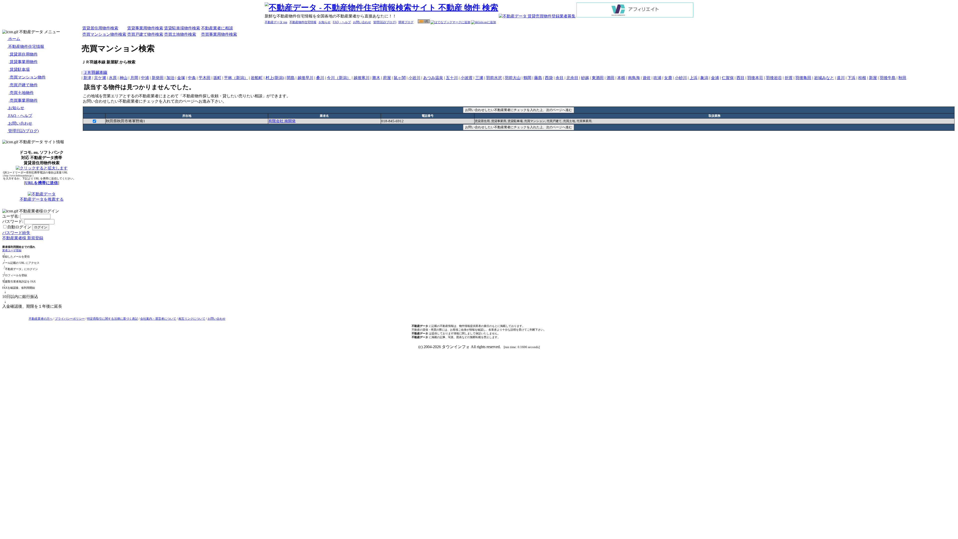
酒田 (610, 78)
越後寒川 (361, 78)
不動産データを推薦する (42, 199)
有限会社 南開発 (282, 121)
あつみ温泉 (433, 78)
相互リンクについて (191, 318)
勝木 (376, 78)
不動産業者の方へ (41, 318)
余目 (560, 78)
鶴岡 (527, 78)
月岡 (134, 78)
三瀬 (479, 78)
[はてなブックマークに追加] (450, 22)
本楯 (621, 78)
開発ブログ (405, 22)
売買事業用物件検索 (219, 34)
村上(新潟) (274, 78)
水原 (113, 78)
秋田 (902, 78)
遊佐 (647, 78)
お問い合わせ (362, 22)
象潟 (704, 78)
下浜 (851, 78)
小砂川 (681, 78)
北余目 (572, 78)
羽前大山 (513, 78)
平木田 (205, 78)
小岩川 (414, 78)
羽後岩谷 (774, 78)
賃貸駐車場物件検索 (182, 28)
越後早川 (305, 78)
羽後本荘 (755, 78)
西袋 (549, 78)
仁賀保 (728, 78)
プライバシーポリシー (70, 318)
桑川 (320, 78)
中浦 (145, 78)
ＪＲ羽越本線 (95, 72)
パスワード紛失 (16, 233)
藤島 (538, 78)
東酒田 (598, 78)
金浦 (715, 78)
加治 (170, 78)
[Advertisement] (518, 143)
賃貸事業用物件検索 (145, 28)
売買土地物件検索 (180, 34)
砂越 (585, 78)
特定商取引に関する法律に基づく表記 (112, 318)
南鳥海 (634, 78)
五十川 (452, 78)
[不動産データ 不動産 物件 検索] (381, 7)
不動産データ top (276, 22)
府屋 (387, 78)
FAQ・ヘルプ (342, 22)
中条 (192, 78)
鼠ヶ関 (400, 78)
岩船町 (257, 78)
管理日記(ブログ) (384, 22)
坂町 (217, 78)
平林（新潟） (236, 78)
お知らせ (325, 22)
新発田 (158, 78)
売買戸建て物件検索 (145, 34)
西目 (740, 78)
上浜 (694, 78)
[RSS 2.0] (424, 22)
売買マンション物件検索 (104, 34)
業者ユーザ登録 (11, 250)
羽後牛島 (888, 78)
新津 (87, 78)
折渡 (789, 78)
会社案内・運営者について (158, 318)
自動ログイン (19, 227)
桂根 (862, 78)
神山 (123, 78)
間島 (291, 78)
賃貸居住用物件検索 (100, 28)
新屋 (873, 78)
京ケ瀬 (100, 78)
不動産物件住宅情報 (302, 22)
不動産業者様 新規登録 (22, 238)
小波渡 (467, 78)
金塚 (181, 78)
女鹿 (668, 78)
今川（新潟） (339, 78)
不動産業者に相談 (217, 28)
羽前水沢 (494, 78)
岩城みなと (824, 78)
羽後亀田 (803, 78)
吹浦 (657, 78)
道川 (841, 78)
